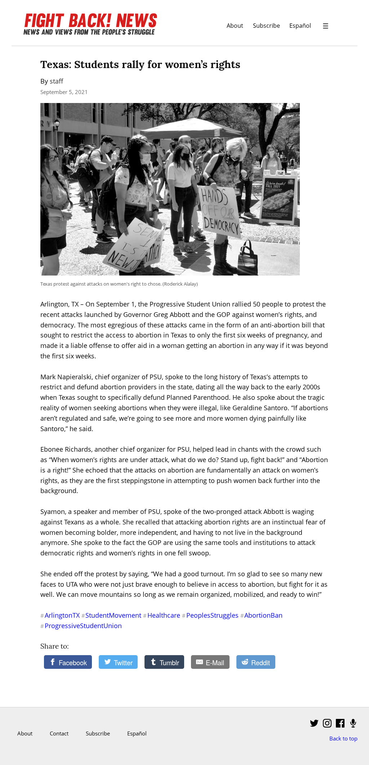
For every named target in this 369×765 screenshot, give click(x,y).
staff (56, 81)
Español (300, 25)
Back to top (343, 738)
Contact (59, 733)
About (235, 25)
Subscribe (266, 25)
